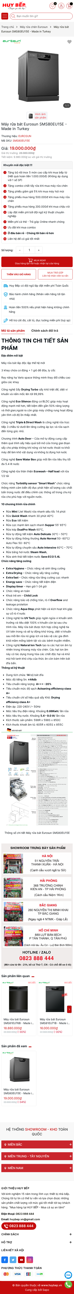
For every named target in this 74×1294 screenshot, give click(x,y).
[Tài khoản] (61, 6)
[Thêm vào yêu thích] (69, 41)
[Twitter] (13, 1259)
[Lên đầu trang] (68, 1265)
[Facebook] (4, 1259)
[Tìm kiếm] (13, 16)
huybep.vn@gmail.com (25, 1219)
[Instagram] (29, 1259)
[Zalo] (68, 1275)
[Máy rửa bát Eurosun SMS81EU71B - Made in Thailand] (55, 998)
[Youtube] (21, 1259)
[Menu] (4, 16)
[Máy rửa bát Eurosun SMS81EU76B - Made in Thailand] (19, 998)
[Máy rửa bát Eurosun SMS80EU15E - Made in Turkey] (19, 1068)
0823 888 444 (25, 1213)
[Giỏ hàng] (69, 6)
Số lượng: (7, 250)
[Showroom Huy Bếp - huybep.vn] (14, 5)
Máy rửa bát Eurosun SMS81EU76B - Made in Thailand (18, 1021)
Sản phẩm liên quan (15, 976)
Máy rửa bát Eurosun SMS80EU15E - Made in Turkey (18, 1091)
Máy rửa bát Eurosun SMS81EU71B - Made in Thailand (54, 1021)
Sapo (46, 1289)
